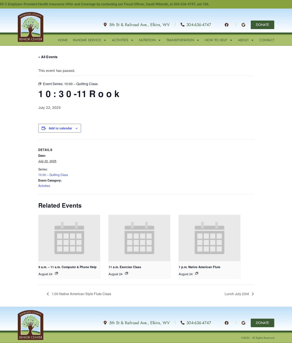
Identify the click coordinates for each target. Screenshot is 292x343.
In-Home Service (87, 40)
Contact (266, 40)
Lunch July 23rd (237, 293)
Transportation (180, 40)
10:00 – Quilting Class (53, 175)
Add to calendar (60, 128)
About (243, 40)
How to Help (216, 40)
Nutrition (147, 40)
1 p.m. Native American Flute (199, 267)
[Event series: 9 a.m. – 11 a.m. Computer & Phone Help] (56, 273)
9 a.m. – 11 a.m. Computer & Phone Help (67, 267)
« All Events (48, 56)
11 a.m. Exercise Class (125, 267)
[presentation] (69, 238)
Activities (120, 40)
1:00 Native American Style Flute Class (81, 293)
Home (63, 40)
